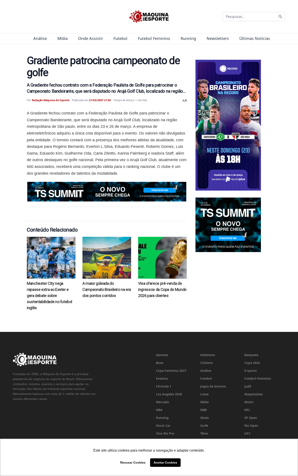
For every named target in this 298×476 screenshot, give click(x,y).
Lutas (204, 394)
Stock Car (163, 425)
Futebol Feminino (154, 38)
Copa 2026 (252, 363)
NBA (159, 410)
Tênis (204, 433)
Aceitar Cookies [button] (165, 462)
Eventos (162, 378)
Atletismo (207, 355)
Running (188, 38)
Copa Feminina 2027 (171, 371)
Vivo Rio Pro (165, 433)
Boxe (159, 363)
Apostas (162, 355)
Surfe (204, 425)
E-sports (250, 371)
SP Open (250, 418)
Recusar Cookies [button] (133, 462)
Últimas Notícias (254, 38)
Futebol (120, 38)
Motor (249, 402)
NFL (247, 410)
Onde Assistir (90, 38)
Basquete (251, 355)
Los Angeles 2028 (169, 394)
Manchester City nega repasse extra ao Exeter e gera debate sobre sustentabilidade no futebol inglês (49, 295)
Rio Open (251, 425)
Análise (40, 38)
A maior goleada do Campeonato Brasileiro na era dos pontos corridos (106, 289)
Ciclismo (206, 363)
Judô (247, 386)
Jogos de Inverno (213, 386)
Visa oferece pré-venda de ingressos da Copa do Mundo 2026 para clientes (162, 289)
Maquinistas (253, 394)
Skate (204, 418)
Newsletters (218, 38)
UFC (247, 433)
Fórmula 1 (163, 386)
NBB (203, 410)
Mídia (62, 38)
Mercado (162, 402)
